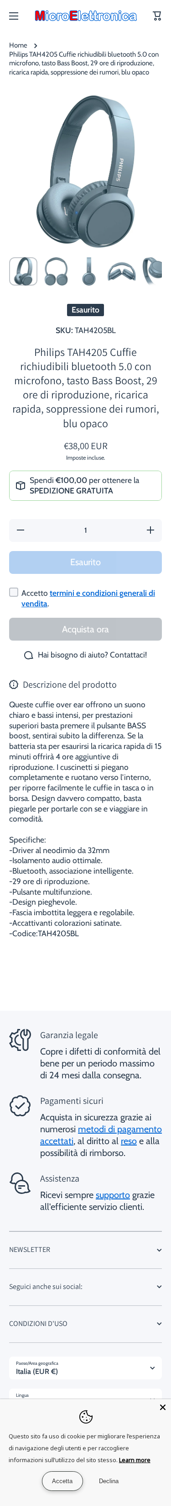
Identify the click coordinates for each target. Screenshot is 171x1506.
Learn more (134, 1460)
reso (129, 1140)
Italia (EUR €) (37, 1371)
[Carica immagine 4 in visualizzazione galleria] (122, 271)
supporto (113, 1194)
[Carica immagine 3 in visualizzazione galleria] (89, 271)
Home (18, 45)
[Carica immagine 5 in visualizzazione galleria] (154, 271)
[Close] (162, 1407)
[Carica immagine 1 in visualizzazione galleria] (23, 271)
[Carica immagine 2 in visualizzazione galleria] (56, 271)
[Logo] (85, 16)
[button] (157, 16)
